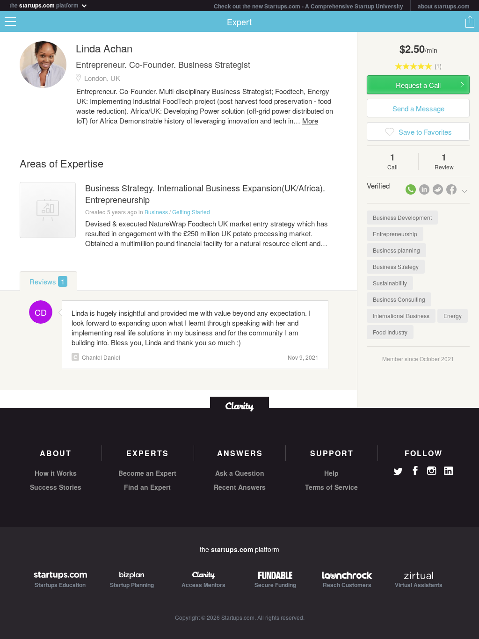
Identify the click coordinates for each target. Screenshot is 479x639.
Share (469, 21)
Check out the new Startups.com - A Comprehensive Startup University (308, 6)
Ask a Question (239, 473)
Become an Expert (147, 473)
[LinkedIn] (448, 471)
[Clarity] (239, 406)
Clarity (75, 357)
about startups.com (444, 6)
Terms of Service (331, 487)
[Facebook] (415, 470)
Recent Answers (240, 487)
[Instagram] (431, 471)
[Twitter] (398, 472)
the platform (44, 4)
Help (331, 473)
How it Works (56, 473)
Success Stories (55, 487)
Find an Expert (147, 487)
